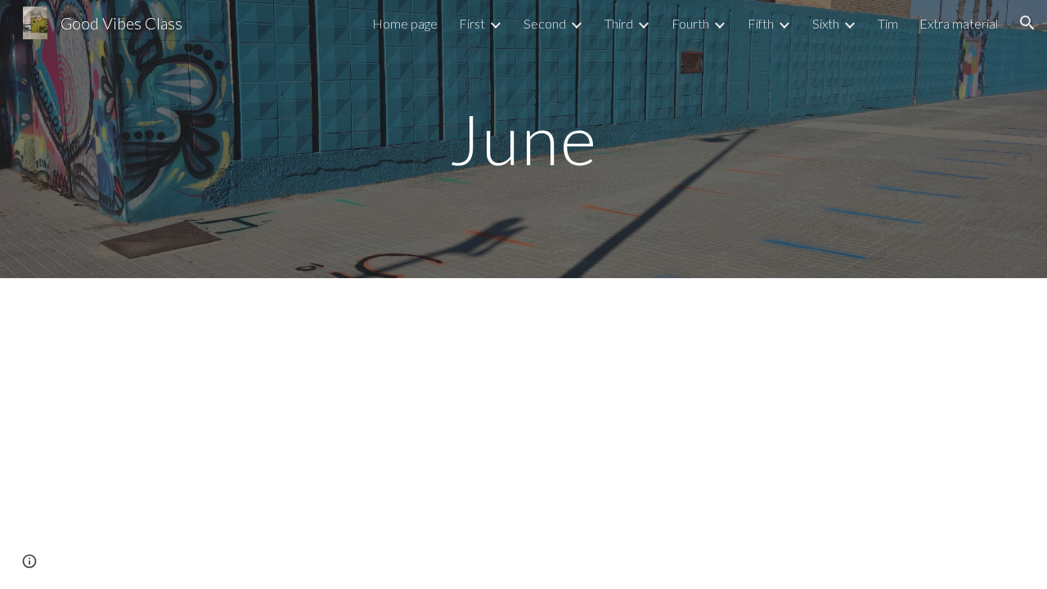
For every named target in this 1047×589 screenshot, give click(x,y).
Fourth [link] (690, 23)
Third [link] (618, 23)
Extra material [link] (958, 23)
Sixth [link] (825, 23)
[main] (523, 138)
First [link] (472, 23)
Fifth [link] (761, 23)
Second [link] (545, 23)
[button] (1027, 23)
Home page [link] (405, 23)
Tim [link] (888, 23)
